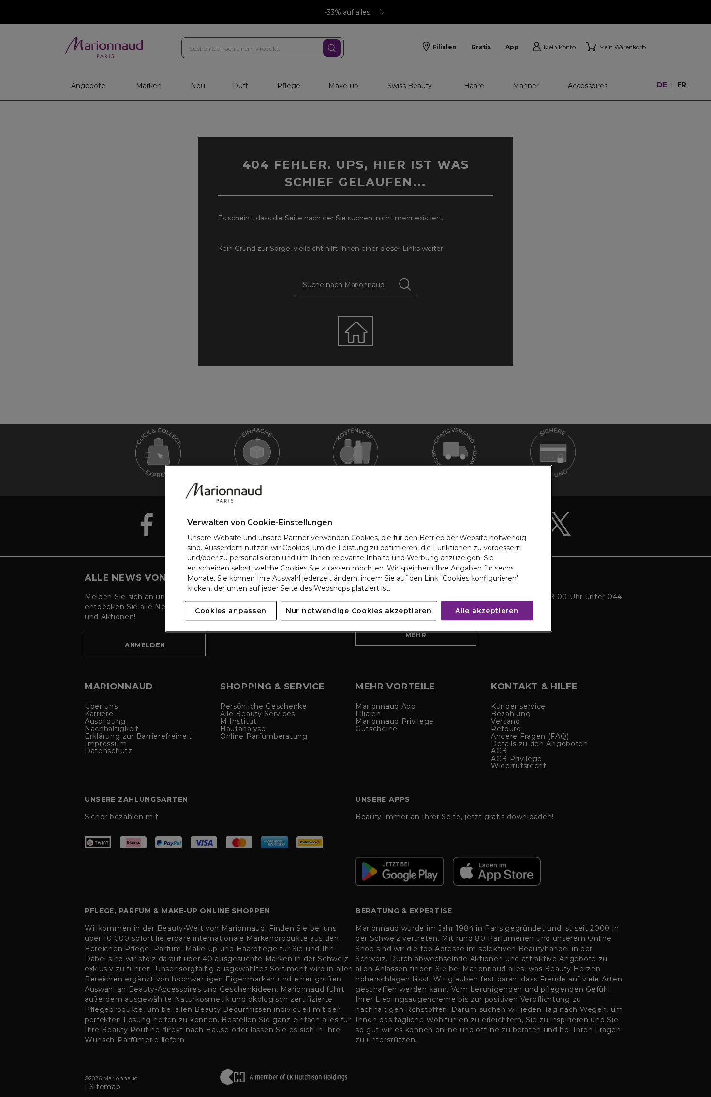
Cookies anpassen (231, 610)
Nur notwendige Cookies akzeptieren (359, 610)
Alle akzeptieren (486, 610)
